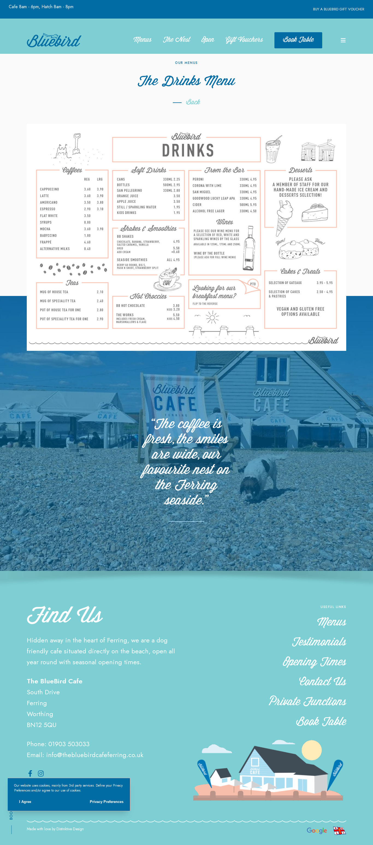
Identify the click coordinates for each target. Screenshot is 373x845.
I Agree (25, 802)
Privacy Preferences (106, 802)
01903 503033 (69, 744)
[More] (186, 237)
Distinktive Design (70, 829)
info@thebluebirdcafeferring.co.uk (94, 755)
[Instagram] (40, 773)
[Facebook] (30, 773)
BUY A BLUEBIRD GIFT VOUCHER (338, 9)
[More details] (343, 40)
